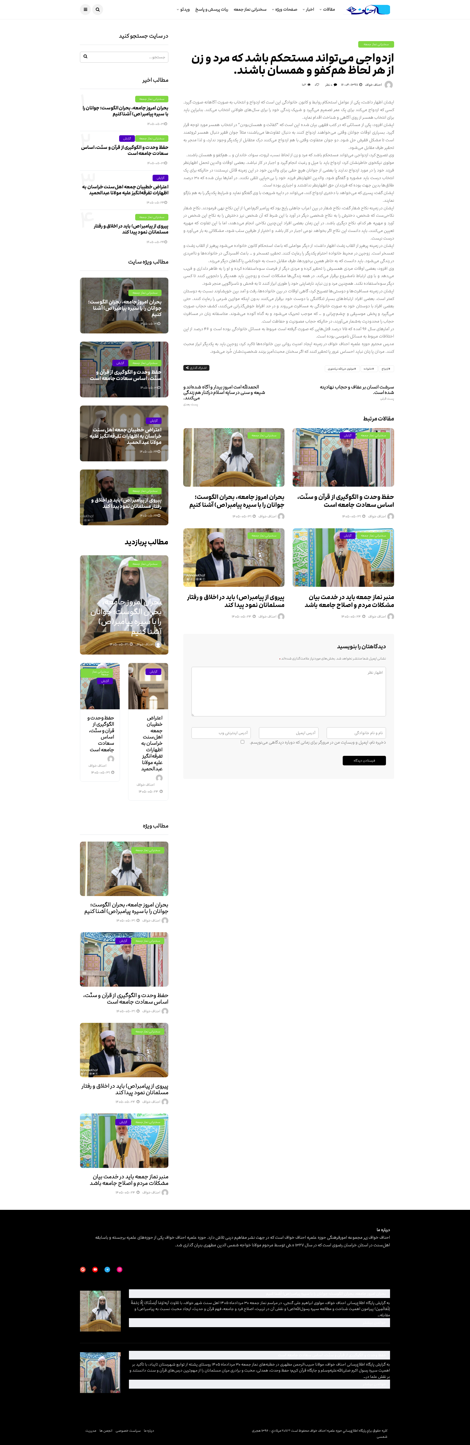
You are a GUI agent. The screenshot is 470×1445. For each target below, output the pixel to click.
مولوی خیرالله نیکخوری (341, 369)
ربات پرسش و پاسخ (211, 9)
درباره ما (149, 1430)
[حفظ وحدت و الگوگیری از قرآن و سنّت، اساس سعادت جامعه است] (343, 457)
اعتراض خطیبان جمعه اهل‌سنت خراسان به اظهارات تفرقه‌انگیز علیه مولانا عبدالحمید (125, 190)
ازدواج (385, 369)
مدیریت (90, 1430)
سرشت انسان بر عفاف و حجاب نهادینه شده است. (357, 392)
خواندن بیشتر (314, 1322)
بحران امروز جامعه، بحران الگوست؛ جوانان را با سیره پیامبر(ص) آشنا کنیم (237, 501)
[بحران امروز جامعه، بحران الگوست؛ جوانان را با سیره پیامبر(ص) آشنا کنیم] (234, 457)
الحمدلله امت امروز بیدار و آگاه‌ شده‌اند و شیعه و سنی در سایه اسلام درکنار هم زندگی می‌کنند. (224, 395)
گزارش (347, 435)
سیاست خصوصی (128, 1430)
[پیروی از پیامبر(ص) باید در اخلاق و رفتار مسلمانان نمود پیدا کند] (234, 557)
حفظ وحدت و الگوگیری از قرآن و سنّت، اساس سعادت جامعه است (345, 501)
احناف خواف (373, 84)
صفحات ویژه (286, 9)
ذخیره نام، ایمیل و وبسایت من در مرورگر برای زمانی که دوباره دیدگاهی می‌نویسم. (318, 742)
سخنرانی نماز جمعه (250, 9)
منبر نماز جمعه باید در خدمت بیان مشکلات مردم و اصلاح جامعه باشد (349, 601)
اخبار (310, 9)
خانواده (368, 369)
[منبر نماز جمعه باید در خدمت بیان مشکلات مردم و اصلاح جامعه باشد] (343, 557)
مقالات (329, 9)
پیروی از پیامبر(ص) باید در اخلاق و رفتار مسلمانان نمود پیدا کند (236, 601)
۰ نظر (328, 84)
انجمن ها (106, 1430)
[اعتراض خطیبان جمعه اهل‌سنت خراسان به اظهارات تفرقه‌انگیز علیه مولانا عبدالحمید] (148, 686)
